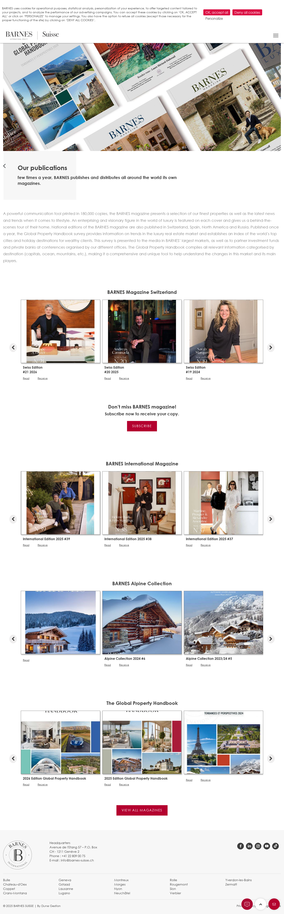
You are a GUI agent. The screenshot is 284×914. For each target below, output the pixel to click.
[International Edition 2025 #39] (60, 502)
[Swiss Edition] (60, 331)
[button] (275, 35)
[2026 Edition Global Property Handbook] (60, 742)
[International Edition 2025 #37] (223, 502)
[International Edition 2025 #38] (142, 502)
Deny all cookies (247, 12)
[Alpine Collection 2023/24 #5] (223, 622)
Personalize (214, 18)
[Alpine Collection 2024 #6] (142, 622)
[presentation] (13, 347)
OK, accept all (216, 12)
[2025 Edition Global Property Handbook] (142, 742)
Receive (43, 378)
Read (26, 378)
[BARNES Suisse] (32, 35)
